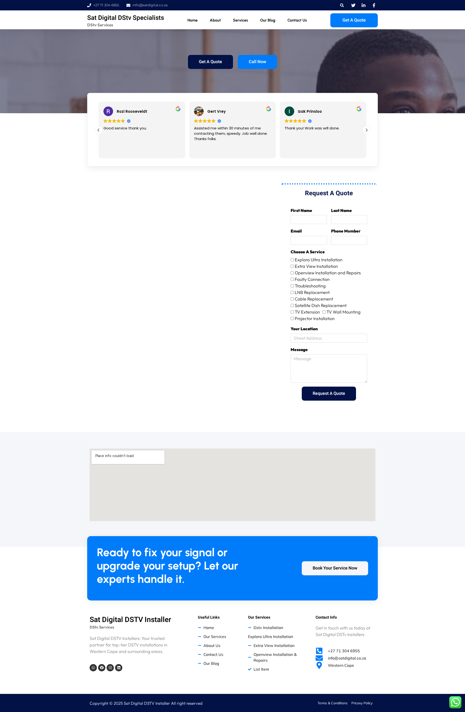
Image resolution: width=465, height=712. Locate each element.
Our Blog (267, 20)
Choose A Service (308, 251)
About (215, 20)
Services (240, 20)
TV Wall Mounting (343, 312)
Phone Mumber (346, 230)
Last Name (341, 210)
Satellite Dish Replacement (321, 305)
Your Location (304, 328)
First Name (301, 210)
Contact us (297, 20)
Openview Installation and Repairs (328, 273)
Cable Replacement (314, 299)
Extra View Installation (316, 266)
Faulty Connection (312, 279)
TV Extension (307, 312)
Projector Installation (315, 318)
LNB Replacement (312, 292)
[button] (342, 5)
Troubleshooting (310, 286)
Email (296, 230)
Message (299, 349)
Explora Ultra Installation (318, 259)
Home (192, 20)
